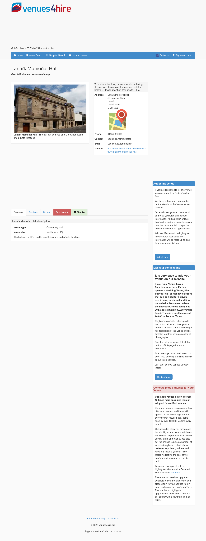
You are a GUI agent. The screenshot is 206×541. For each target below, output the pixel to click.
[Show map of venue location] (127, 119)
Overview (18, 212)
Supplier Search (57, 55)
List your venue (79, 55)
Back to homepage (96, 518)
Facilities (33, 212)
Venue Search (35, 55)
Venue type (20, 227)
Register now (163, 377)
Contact (98, 138)
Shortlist (80, 212)
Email (97, 143)
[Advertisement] (136, 24)
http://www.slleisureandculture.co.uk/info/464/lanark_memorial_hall (127, 150)
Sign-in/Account (183, 55)
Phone (98, 133)
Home (19, 55)
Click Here (174, 472)
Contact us (113, 518)
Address (99, 94)
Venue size (19, 232)
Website (98, 148)
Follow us (164, 55)
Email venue (62, 212)
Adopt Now (162, 257)
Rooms (46, 212)
